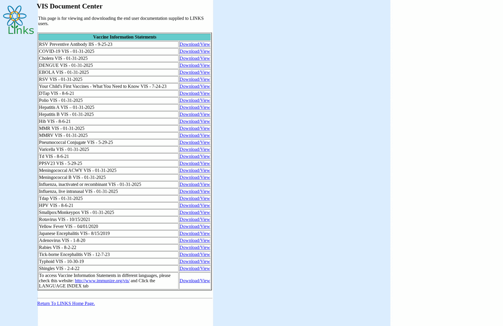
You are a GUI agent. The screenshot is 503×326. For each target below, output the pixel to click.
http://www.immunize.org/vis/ (102, 280)
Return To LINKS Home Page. (66, 303)
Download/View (195, 44)
